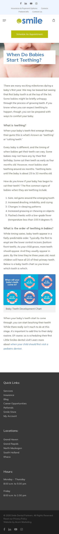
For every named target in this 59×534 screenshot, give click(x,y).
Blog (5, 399)
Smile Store (9, 411)
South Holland (11, 452)
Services (8, 390)
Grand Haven (10, 439)
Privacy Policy (20, 518)
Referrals (8, 407)
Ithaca (6, 456)
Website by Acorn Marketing (17, 522)
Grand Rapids (10, 443)
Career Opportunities (15, 403)
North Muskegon (12, 448)
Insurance (8, 395)
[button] (4, 20)
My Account (10, 416)
